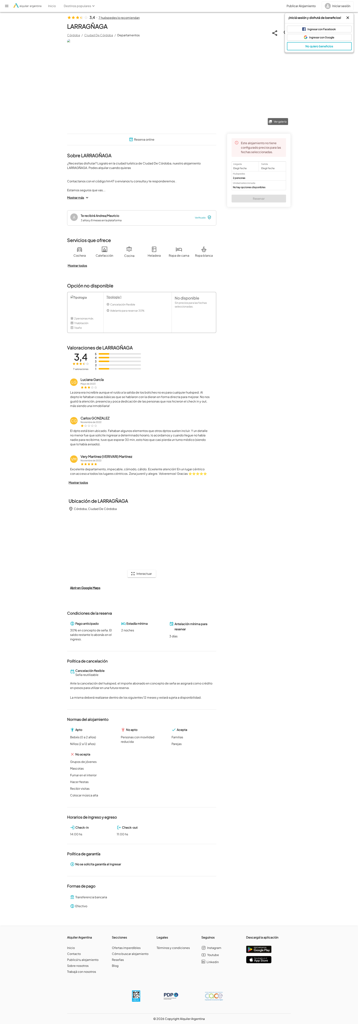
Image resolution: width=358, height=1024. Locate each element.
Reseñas (118, 960)
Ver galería (280, 121)
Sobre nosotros (78, 966)
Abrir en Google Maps (85, 588)
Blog (115, 966)
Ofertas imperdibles (126, 948)
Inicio (71, 948)
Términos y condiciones (173, 948)
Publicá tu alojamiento (82, 960)
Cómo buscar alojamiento (130, 954)
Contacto (74, 954)
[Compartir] (274, 33)
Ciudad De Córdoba (98, 35)
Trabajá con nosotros (81, 972)
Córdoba (73, 35)
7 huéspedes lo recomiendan (119, 18)
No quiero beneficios (319, 46)
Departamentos (128, 35)
